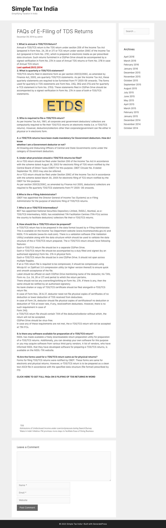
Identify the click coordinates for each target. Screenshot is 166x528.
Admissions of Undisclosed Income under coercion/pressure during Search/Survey (56, 428)
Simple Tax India (35, 8)
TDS (22, 425)
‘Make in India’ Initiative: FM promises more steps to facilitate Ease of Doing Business (57, 431)
